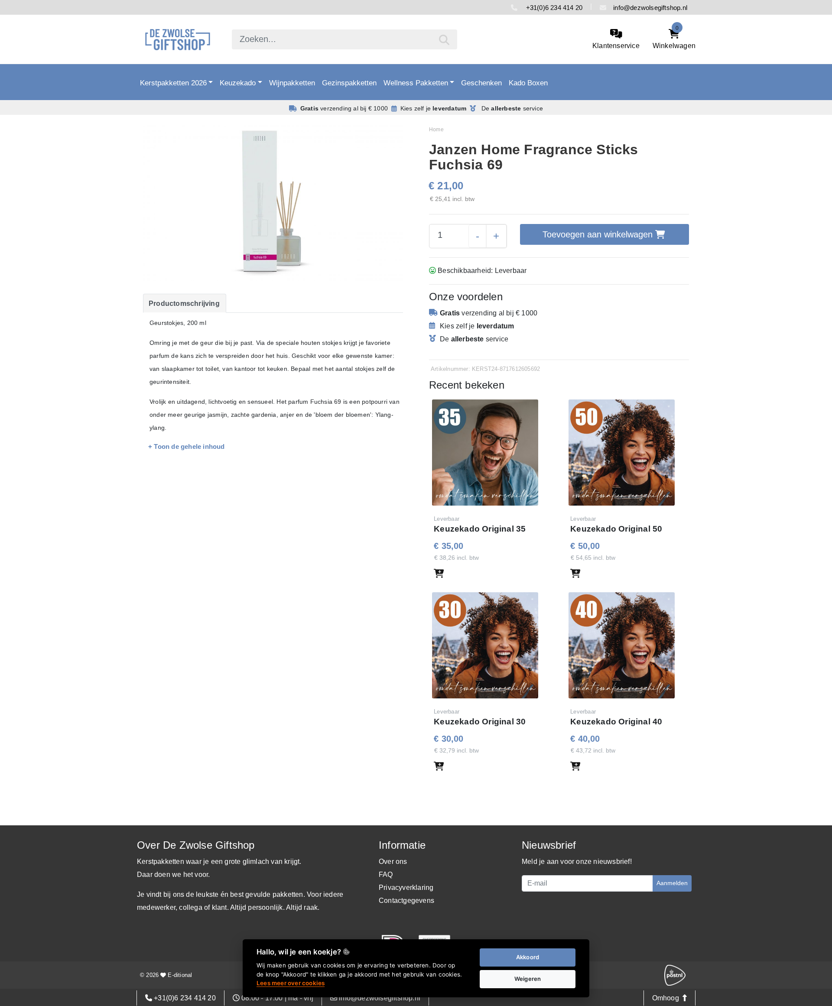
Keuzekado (238, 82)
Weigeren (527, 978)
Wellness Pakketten (416, 82)
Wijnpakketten (292, 82)
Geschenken (481, 82)
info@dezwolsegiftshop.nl (650, 7)
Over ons (393, 861)
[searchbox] (344, 39)
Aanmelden (672, 882)
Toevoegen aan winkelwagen (599, 234)
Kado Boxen (528, 82)
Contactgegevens (406, 900)
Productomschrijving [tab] (184, 303)
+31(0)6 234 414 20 (553, 7)
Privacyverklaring (406, 887)
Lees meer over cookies (291, 983)
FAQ (386, 874)
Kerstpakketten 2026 (173, 82)
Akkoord (527, 957)
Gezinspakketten (349, 82)
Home (436, 130)
